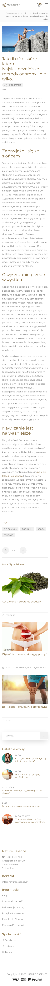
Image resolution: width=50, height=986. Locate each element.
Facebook (10, 940)
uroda (41, 529)
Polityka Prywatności (13, 913)
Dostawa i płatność (12, 901)
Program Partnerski (13, 925)
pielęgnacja (10, 529)
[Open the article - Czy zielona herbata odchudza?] (25, 584)
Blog (26, 13)
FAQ (4, 895)
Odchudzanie (19, 668)
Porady (31, 668)
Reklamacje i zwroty (13, 907)
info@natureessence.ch (15, 882)
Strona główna (12, 13)
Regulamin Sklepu (12, 919)
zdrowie (8, 535)
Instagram (10, 946)
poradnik (27, 529)
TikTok (8, 952)
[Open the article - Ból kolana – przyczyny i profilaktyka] (25, 689)
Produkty (11, 615)
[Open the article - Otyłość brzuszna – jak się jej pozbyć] (25, 636)
